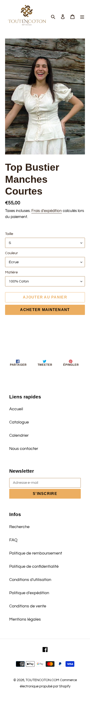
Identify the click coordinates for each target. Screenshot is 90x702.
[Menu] (82, 16)
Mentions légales (25, 619)
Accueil (16, 409)
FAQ (13, 540)
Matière (11, 272)
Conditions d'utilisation (30, 579)
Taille (9, 234)
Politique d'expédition (29, 593)
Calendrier (19, 435)
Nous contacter (23, 448)
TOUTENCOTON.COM (42, 680)
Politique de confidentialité (34, 566)
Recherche (19, 527)
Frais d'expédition (46, 211)
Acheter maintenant (45, 310)
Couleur (11, 253)
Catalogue (19, 422)
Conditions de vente (27, 606)
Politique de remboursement (35, 553)
